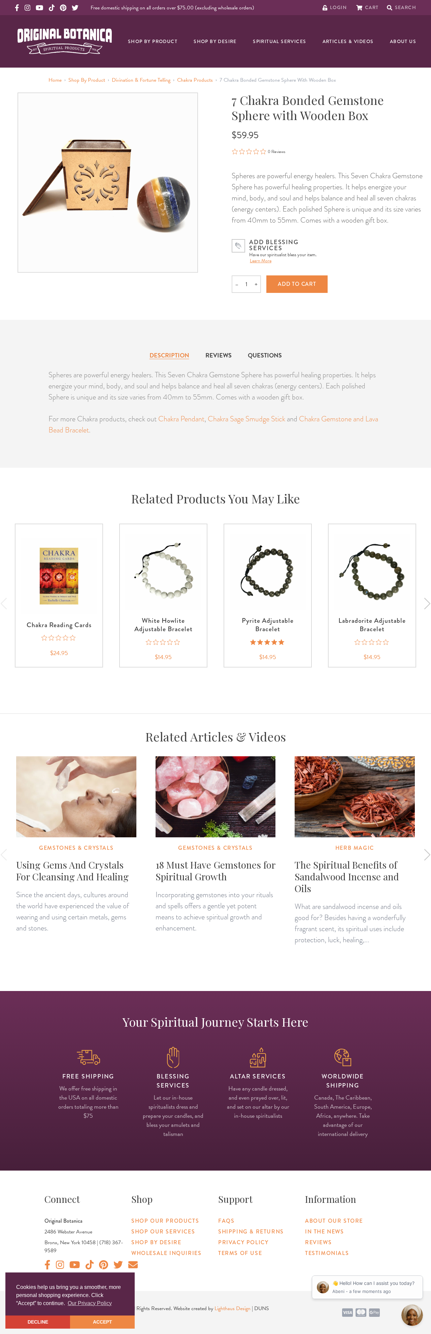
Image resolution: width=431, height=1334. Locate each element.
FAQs (226, 1221)
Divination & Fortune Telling (141, 80)
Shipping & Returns (251, 1231)
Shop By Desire (215, 41)
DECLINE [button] (38, 1322)
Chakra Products (195, 80)
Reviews (218, 355)
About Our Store (334, 1221)
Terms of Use (240, 1253)
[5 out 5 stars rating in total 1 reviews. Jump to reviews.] (268, 642)
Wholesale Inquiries (166, 1253)
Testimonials (327, 1253)
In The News (324, 1231)
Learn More (260, 260)
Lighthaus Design (232, 1308)
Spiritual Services (279, 41)
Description (169, 355)
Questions (265, 355)
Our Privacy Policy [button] (90, 1303)
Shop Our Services (163, 1231)
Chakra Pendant (181, 419)
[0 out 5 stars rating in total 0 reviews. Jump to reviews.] (59, 638)
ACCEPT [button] (102, 1322)
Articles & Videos (348, 41)
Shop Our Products (165, 1221)
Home (55, 80)
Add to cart (297, 284)
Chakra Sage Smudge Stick (246, 419)
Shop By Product (152, 41)
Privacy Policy (243, 1242)
